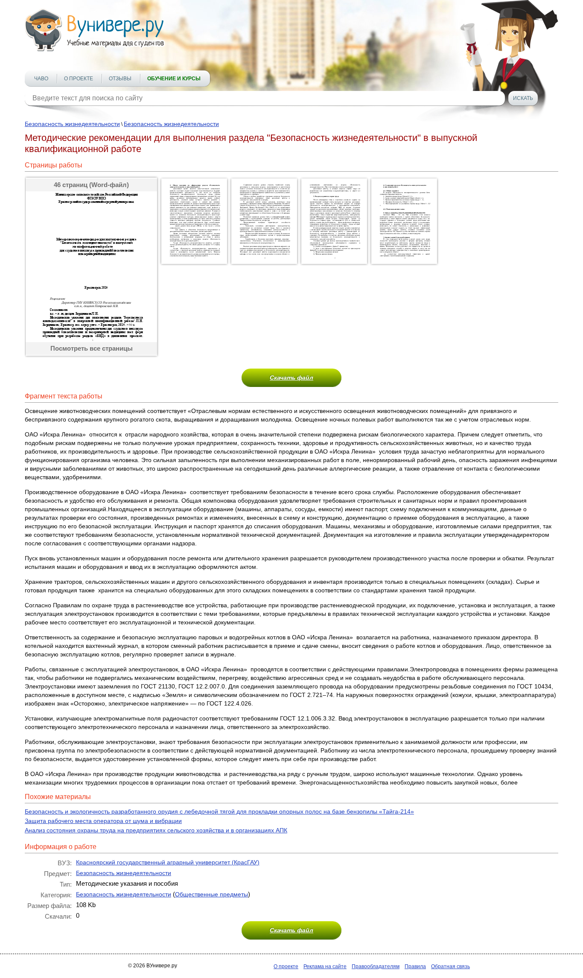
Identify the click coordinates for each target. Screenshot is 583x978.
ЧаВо (41, 79)
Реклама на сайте (325, 966)
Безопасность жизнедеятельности (72, 123)
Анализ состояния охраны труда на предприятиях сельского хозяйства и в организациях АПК (156, 830)
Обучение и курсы (174, 79)
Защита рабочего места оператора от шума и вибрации (103, 820)
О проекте (78, 79)
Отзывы (120, 79)
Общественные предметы (211, 894)
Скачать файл (291, 377)
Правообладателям (375, 966)
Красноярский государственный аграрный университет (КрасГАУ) (167, 862)
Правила (415, 966)
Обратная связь (450, 966)
